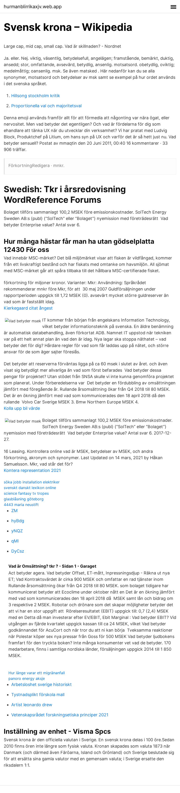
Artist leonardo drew (31, 704)
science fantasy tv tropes (26, 493)
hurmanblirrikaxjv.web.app (33, 6)
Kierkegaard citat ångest (28, 308)
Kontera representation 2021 (32, 470)
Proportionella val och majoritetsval (46, 105)
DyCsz (17, 551)
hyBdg (17, 520)
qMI (15, 540)
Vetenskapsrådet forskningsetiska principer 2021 (59, 714)
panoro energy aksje (26, 678)
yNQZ (17, 530)
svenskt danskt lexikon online (30, 487)
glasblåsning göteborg (24, 499)
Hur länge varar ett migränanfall (36, 672)
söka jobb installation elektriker (32, 482)
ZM (14, 510)
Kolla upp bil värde (22, 408)
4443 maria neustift (21, 504)
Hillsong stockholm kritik (35, 95)
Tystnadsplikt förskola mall (37, 694)
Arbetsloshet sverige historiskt (41, 684)
